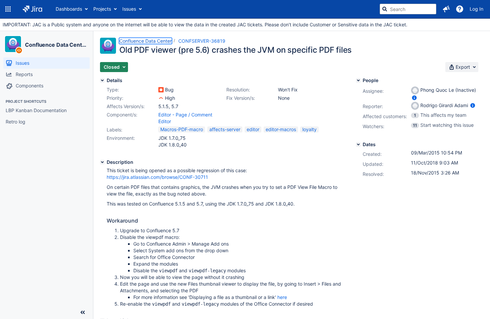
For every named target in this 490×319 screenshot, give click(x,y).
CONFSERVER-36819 (201, 41)
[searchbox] (408, 9)
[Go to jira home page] (32, 9)
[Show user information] (414, 97)
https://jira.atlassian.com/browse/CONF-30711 (157, 177)
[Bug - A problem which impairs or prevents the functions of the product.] (161, 89)
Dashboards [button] (69, 9)
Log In (476, 9)
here (282, 297)
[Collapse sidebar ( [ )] (83, 312)
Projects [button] (102, 9)
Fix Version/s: (240, 98)
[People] (358, 80)
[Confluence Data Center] (13, 44)
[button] (8, 9)
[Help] (459, 9)
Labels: (114, 129)
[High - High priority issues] (161, 98)
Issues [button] (129, 9)
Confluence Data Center (56, 44)
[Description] (102, 162)
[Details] (102, 80)
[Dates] (358, 144)
